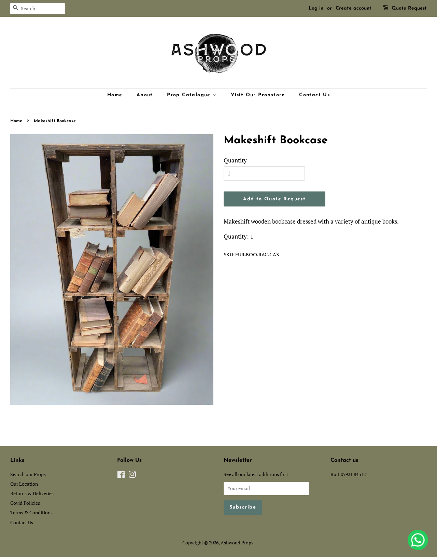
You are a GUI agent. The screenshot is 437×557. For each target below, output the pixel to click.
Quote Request (409, 8)
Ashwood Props (237, 542)
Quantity (235, 160)
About (145, 95)
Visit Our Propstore (258, 95)
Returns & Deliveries (32, 493)
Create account (353, 8)
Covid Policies (25, 503)
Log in (316, 8)
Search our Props (28, 474)
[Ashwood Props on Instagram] (132, 475)
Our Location (24, 484)
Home (115, 95)
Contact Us (314, 95)
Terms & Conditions (31, 512)
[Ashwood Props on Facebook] (121, 475)
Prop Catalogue (190, 95)
